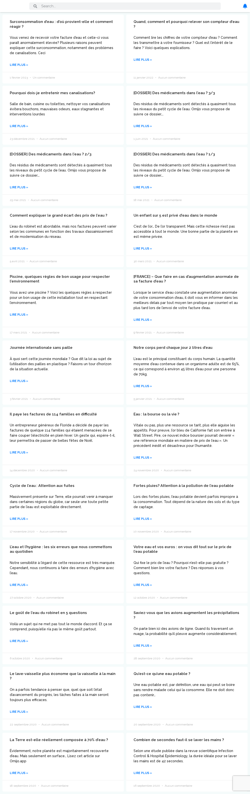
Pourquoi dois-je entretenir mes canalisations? (52, 93)
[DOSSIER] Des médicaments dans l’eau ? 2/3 (50, 154)
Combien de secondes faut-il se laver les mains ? (179, 740)
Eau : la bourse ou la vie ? (156, 414)
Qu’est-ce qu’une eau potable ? (162, 674)
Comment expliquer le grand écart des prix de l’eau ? (58, 215)
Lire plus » (19, 65)
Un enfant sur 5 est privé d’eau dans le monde (175, 215)
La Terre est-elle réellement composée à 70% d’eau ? (59, 740)
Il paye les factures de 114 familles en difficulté (53, 414)
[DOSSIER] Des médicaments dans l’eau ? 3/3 (174, 93)
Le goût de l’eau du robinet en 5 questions (48, 613)
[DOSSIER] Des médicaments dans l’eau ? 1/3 (174, 154)
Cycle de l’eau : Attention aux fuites (42, 485)
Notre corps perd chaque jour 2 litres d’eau (173, 347)
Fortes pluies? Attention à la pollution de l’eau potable (184, 485)
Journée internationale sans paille (41, 347)
